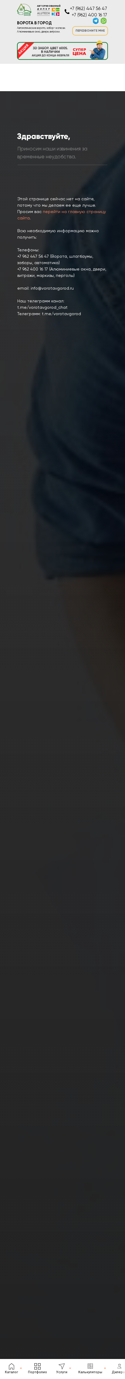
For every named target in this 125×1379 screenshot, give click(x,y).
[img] (103, 21)
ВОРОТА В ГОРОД (34, 23)
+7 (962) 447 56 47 (88, 8)
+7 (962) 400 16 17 (89, 15)
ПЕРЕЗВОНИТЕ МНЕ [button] (90, 31)
